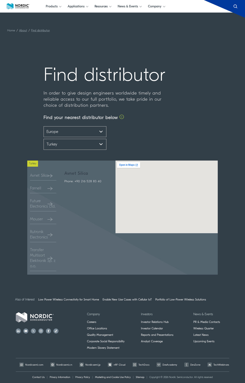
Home (11, 30)
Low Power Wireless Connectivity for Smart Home (68, 299)
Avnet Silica (39, 176)
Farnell (35, 188)
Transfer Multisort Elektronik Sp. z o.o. (43, 258)
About (23, 30)
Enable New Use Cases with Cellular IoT (127, 299)
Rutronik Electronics (39, 234)
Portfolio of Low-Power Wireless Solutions (180, 299)
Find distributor (40, 30)
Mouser (36, 219)
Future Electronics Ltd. (42, 204)
